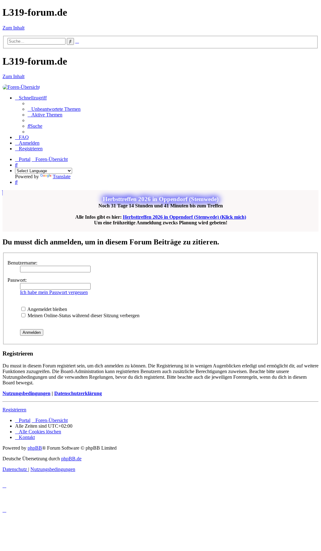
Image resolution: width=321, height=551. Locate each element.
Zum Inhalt (13, 27)
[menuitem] (54, 109)
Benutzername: (22, 262)
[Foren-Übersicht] (21, 87)
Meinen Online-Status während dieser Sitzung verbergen (82, 315)
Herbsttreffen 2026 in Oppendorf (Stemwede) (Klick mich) (184, 217)
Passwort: (17, 280)
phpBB (35, 448)
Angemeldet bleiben (46, 309)
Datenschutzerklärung (78, 393)
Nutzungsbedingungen (26, 393)
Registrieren (14, 409)
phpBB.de (71, 458)
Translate (62, 176)
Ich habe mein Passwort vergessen (54, 292)
